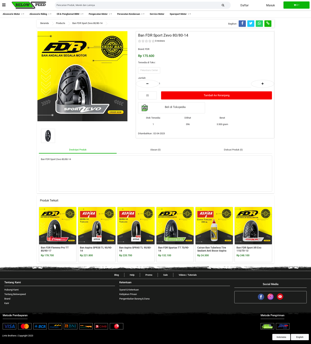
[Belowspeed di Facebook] (261, 299)
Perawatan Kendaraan (129, 14)
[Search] (223, 5)
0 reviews (160, 40)
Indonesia (281, 337)
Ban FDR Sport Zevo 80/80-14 (87, 23)
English (299, 337)
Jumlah (142, 78)
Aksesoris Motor (12, 14)
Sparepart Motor (179, 14)
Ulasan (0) (155, 149)
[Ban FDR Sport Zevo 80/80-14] (82, 76)
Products (60, 23)
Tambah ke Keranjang (216, 95)
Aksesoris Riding (39, 14)
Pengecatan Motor (99, 14)
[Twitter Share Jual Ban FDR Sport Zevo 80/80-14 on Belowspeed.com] (251, 24)
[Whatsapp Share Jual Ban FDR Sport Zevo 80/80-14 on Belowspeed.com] (259, 24)
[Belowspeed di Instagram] (271, 299)
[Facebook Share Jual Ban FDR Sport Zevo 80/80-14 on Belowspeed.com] (242, 24)
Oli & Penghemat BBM (68, 14)
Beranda (44, 23)
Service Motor (157, 14)
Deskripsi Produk (78, 149)
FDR (147, 49)
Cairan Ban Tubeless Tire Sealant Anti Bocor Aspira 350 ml (211, 250)
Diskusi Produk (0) (233, 149)
